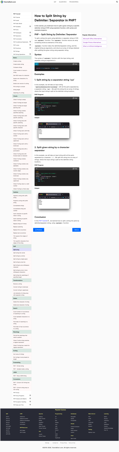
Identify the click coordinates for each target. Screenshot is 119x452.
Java (56, 424)
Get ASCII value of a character (21, 75)
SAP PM (8, 432)
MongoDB (73, 416)
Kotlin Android (74, 430)
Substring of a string (18, 92)
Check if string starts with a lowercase (20, 144)
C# (55, 416)
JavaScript (90, 422)
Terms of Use (72, 443)
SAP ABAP (8, 426)
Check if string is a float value (21, 189)
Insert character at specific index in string (20, 214)
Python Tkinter (42, 436)
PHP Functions (17, 48)
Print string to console (19, 86)
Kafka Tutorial (42, 418)
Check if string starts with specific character (20, 126)
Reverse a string (17, 284)
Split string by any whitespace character (21, 266)
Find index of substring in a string (20, 322)
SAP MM (8, 428)
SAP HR (8, 420)
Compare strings (17, 67)
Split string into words (19, 252)
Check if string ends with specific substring (19, 121)
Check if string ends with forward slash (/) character (20, 154)
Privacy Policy (63, 443)
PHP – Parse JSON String (19, 375)
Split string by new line (19, 262)
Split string (16, 249)
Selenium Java (91, 432)
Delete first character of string (21, 301)
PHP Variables (17, 26)
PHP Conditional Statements (20, 42)
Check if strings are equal (20, 102)
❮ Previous (38, 230)
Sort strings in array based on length (21, 358)
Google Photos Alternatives (92, 42)
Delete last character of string (21, 305)
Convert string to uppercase (20, 290)
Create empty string (18, 64)
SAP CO (8, 418)
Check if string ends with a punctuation (20, 149)
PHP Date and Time (18, 405)
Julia (56, 426)
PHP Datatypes (17, 32)
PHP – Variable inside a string (21, 369)
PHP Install (16, 20)
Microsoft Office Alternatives (92, 38)
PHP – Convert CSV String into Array (21, 383)
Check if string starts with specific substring (20, 116)
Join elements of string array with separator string (20, 294)
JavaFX (40, 434)
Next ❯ (77, 230)
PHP (89, 416)
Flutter (72, 428)
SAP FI (7, 416)
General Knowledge (108, 428)
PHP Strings (16, 51)
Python (56, 430)
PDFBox (40, 424)
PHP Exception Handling (19, 402)
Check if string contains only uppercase (20, 179)
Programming (73, 2)
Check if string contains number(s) (19, 159)
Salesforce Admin (24, 418)
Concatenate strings (18, 205)
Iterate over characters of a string (20, 79)
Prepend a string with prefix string (20, 201)
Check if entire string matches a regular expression (21, 341)
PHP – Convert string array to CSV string (21, 388)
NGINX (90, 424)
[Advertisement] (59, 8)
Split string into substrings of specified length (21, 276)
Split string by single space (20, 259)
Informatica (22, 424)
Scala (56, 434)
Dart (56, 420)
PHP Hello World (17, 23)
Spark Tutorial (42, 426)
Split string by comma (19, 256)
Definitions (106, 424)
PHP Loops (16, 45)
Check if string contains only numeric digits (20, 169)
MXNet (40, 420)
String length (16, 89)
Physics (106, 418)
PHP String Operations (19, 54)
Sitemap (47, 443)
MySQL (72, 418)
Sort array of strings (18, 354)
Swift (56, 435)
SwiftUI (72, 432)
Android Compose (75, 426)
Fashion (106, 426)
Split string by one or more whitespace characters (20, 271)
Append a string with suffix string (20, 196)
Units (105, 422)
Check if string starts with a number (20, 134)
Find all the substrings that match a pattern (20, 336)
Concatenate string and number (19, 209)
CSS (89, 420)
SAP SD (8, 422)
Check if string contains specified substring (19, 111)
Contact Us (55, 443)
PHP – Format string (18, 366)
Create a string (17, 61)
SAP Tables (22, 430)
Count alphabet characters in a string (21, 317)
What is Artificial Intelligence (92, 46)
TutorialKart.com (10, 2)
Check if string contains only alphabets (20, 164)
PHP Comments (17, 39)
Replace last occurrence (19, 233)
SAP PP (7, 430)
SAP (55, 2)
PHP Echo (16, 29)
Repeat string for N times (20, 223)
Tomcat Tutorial (42, 428)
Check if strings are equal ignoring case (20, 106)
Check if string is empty (19, 99)
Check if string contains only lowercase (20, 174)
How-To (106, 430)
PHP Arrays (16, 392)
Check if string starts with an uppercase (21, 139)
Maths (105, 416)
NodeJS (90, 426)
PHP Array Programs (18, 395)
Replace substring (18, 226)
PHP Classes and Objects (20, 398)
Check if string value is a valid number (21, 184)
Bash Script (73, 438)
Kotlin (56, 428)
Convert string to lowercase (20, 287)
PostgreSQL (73, 420)
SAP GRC (8, 434)
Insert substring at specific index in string (20, 219)
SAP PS (7, 424)
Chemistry (106, 420)
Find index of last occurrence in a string (21, 327)
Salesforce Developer (25, 420)
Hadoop (41, 416)
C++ (56, 418)
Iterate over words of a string (21, 83)
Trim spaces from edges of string (20, 237)
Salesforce (62, 2)
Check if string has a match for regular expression (21, 346)
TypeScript (57, 437)
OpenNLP (41, 422)
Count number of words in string (20, 71)
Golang (56, 422)
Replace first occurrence (19, 230)
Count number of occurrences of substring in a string (21, 312)
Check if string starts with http (21, 130)
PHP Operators (17, 36)
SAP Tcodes (23, 432)
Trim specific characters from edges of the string (21, 242)
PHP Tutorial (16, 17)
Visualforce (22, 422)
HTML (89, 418)
